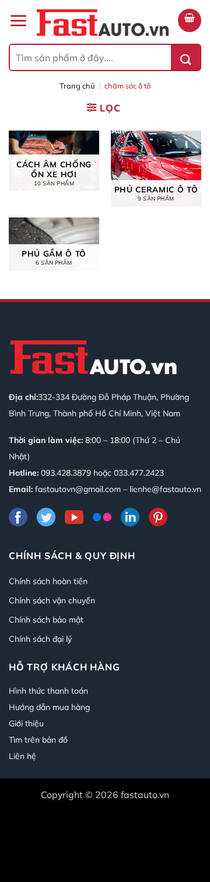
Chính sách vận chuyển (52, 600)
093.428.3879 (66, 473)
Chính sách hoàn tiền (48, 581)
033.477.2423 (139, 473)
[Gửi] (186, 57)
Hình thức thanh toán (48, 691)
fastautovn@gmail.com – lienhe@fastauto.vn (118, 489)
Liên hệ (22, 756)
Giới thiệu (26, 723)
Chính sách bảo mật (46, 619)
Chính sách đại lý (40, 639)
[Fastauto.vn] (102, 22)
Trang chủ (77, 85)
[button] (18, 21)
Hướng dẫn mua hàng (49, 707)
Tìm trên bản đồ (38, 740)
